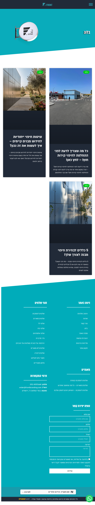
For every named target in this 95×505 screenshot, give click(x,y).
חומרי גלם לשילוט (37, 358)
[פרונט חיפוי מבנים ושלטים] (47, 4)
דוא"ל (87, 434)
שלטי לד (41, 323)
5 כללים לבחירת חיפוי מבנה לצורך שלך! (73, 252)
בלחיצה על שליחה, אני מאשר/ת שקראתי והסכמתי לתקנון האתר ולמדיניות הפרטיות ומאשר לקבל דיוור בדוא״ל (69, 462)
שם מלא (86, 414)
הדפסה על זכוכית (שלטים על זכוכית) (30, 343)
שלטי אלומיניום (38, 333)
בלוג (86, 328)
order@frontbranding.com (30, 387)
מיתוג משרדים (39, 363)
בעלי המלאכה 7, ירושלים (31, 390)
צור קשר (84, 323)
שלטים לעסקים (38, 313)
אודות (85, 318)
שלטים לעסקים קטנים (79, 380)
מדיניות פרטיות (82, 343)
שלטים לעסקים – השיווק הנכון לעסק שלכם (71, 390)
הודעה (87, 444)
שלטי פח (41, 328)
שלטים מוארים (38, 318)
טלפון (87, 424)
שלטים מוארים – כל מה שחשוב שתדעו (73, 385)
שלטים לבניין (39, 353)
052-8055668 (35, 384)
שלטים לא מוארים (37, 348)
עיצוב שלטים (83, 313)
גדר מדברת (40, 338)
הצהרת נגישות (82, 338)
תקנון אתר (84, 348)
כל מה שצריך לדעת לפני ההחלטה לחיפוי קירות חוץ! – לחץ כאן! (71, 155)
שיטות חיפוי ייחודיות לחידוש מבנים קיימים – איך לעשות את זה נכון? (26, 141)
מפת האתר (83, 333)
